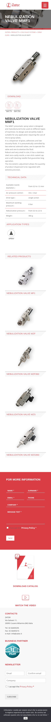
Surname (33, 491)
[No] (48, 714)
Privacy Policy (28, 528)
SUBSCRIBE (11, 697)
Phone (31, 498)
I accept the (23, 528)
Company (12, 505)
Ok (26, 718)
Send (10, 538)
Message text (14, 512)
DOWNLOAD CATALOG (25, 586)
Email (10, 498)
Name (10, 491)
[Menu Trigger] (45, 5)
